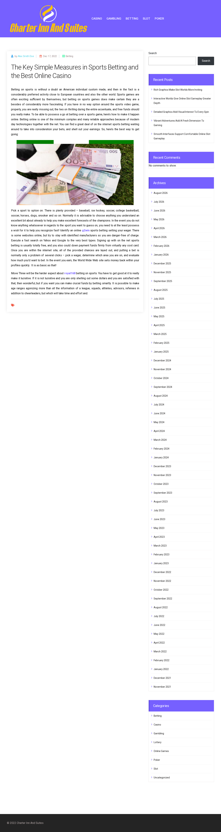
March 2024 (160, 439)
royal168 (69, 273)
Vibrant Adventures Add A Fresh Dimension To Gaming (179, 123)
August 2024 (161, 395)
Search (152, 53)
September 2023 (163, 492)
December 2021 (162, 678)
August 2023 (161, 501)
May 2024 (159, 422)
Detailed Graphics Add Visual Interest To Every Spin (181, 111)
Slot (146, 18)
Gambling (114, 18)
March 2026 (160, 237)
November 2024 (162, 369)
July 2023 (159, 510)
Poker (159, 18)
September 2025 (163, 281)
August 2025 (161, 290)
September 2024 (163, 387)
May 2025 (159, 316)
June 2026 (159, 210)
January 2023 (161, 563)
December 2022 (162, 572)
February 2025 (161, 342)
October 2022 (161, 589)
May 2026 (159, 219)
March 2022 (160, 651)
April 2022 (159, 642)
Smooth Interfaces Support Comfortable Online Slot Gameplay (182, 136)
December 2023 (162, 466)
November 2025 (162, 272)
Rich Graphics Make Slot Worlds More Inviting (178, 89)
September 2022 (163, 598)
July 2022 (159, 616)
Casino (97, 18)
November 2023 (162, 475)
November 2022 (162, 581)
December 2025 (162, 263)
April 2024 (159, 431)
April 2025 (159, 325)
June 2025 (159, 307)
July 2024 (159, 404)
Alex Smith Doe (26, 56)
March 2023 (160, 545)
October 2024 (161, 378)
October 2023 (161, 484)
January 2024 (161, 457)
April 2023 (159, 536)
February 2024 (161, 448)
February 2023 (161, 554)
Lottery (157, 742)
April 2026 (159, 228)
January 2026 (161, 254)
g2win (86, 230)
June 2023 (159, 519)
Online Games (161, 751)
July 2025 (159, 298)
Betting (132, 18)
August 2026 (161, 193)
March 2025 (160, 334)
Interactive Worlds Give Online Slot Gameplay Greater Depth (182, 100)
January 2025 (161, 351)
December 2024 (162, 360)
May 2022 (159, 633)
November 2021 (162, 686)
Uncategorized (162, 777)
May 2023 (159, 528)
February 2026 (161, 245)
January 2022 (161, 669)
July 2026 (159, 201)
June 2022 (159, 625)
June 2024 (159, 413)
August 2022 (161, 607)
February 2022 (161, 660)
